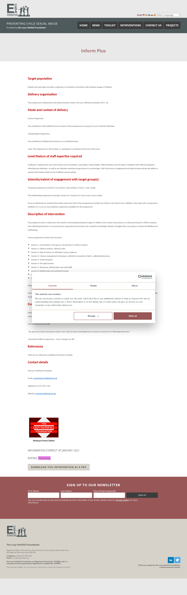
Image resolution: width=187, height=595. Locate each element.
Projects (172, 25)
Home (84, 25)
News (96, 25)
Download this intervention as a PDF (58, 467)
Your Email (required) (105, 491)
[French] (141, 15)
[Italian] (146, 15)
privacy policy (122, 500)
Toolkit (110, 25)
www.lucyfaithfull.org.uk (45, 394)
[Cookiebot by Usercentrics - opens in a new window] (140, 277)
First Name (33, 491)
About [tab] (135, 285)
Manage (91, 316)
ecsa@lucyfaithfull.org (20, 558)
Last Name (66, 491)
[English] (138, 15)
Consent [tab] (52, 285)
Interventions (130, 25)
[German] (144, 15)
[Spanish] (154, 15)
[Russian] (152, 15)
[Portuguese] (149, 15)
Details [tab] (93, 285)
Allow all (133, 316)
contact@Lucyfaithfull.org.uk (45, 378)
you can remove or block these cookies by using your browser (47, 567)
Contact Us (153, 25)
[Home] (18, 10)
